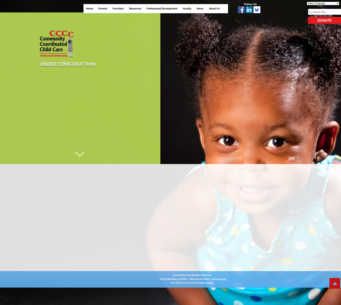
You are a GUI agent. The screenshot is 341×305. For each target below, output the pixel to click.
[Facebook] (241, 9)
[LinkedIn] (249, 9)
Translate (328, 7)
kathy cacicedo (206, 283)
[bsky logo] (256, 9)
